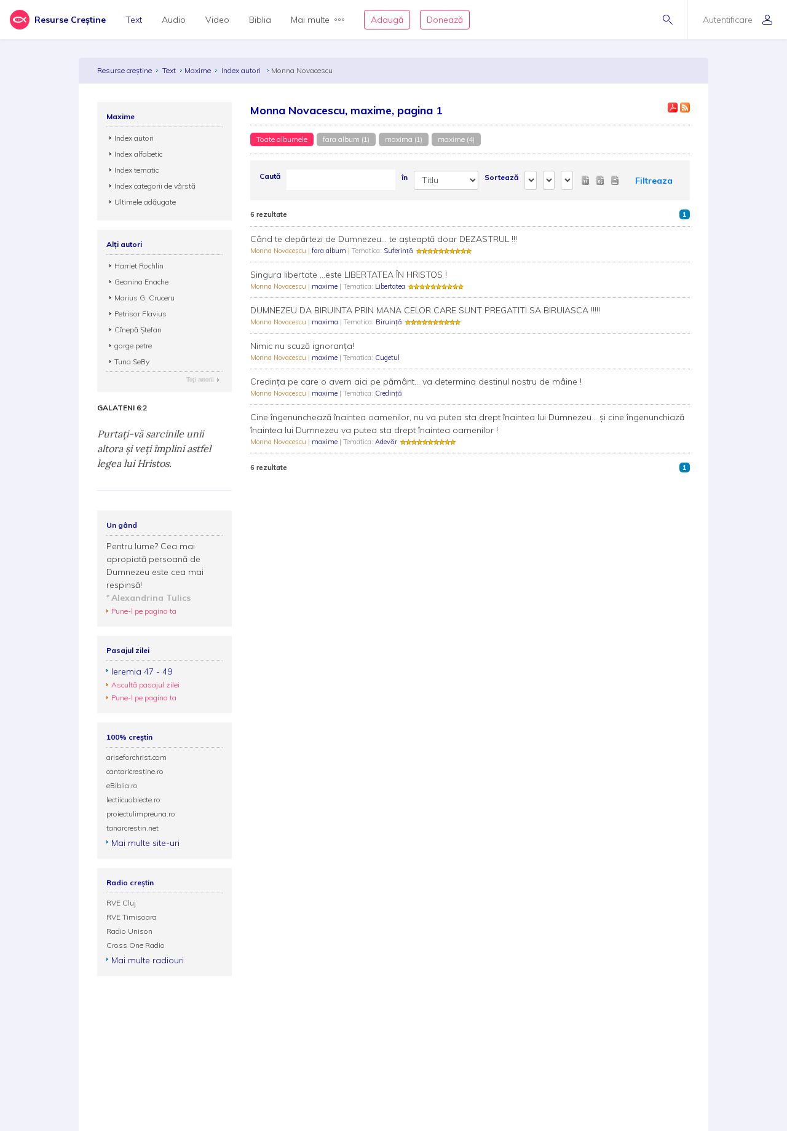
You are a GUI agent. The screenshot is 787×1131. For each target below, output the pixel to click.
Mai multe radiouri (147, 960)
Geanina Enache (141, 281)
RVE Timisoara (131, 917)
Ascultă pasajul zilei (145, 684)
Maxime (197, 70)
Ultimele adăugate (145, 201)
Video (217, 19)
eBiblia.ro (122, 785)
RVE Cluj (121, 902)
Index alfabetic (138, 153)
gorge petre (133, 345)
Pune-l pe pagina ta (143, 611)
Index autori (242, 70)
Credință (388, 393)
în (404, 177)
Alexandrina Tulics (151, 597)
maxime (325, 286)
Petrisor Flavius (140, 313)
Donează (445, 19)
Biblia (260, 19)
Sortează (501, 177)
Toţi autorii (200, 379)
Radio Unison (129, 931)
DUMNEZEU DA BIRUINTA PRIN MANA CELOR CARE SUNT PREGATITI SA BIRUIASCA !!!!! (425, 310)
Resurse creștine (124, 70)
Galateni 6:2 (122, 408)
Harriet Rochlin (139, 265)
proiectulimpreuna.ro (140, 813)
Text (133, 19)
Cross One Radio (135, 945)
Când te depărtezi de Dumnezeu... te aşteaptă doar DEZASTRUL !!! (383, 239)
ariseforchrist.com (136, 757)
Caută (269, 176)
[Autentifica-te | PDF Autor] (673, 107)
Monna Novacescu (279, 250)
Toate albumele (281, 139)
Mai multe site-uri (145, 842)
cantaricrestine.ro (135, 771)
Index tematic (136, 169)
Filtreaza (654, 180)
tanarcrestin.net (132, 827)
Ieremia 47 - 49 (141, 671)
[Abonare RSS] (685, 107)
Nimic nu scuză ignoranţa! (302, 345)
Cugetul (387, 357)
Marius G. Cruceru (144, 297)
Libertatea (390, 286)
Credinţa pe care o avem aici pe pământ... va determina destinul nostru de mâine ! (416, 381)
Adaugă (387, 19)
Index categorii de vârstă (155, 185)
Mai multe (310, 19)
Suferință (398, 250)
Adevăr (386, 441)
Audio (174, 19)
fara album (330, 250)
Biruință (389, 322)
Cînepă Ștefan (138, 329)
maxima (326, 322)
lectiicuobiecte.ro (133, 799)
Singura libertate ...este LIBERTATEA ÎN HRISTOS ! (348, 274)
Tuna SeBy (131, 361)
